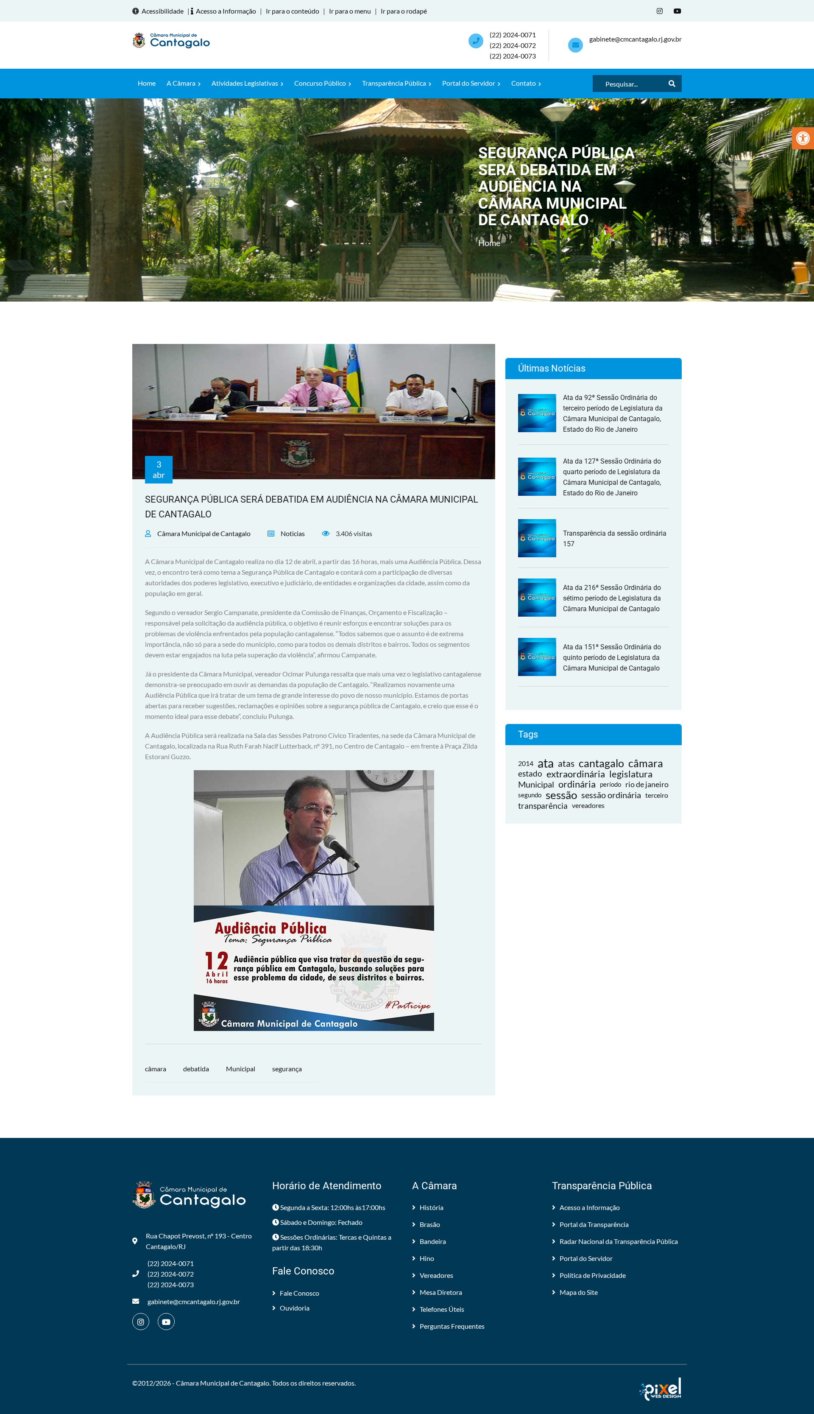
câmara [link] (155, 1069)
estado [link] (530, 773)
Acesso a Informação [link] (226, 11)
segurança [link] (287, 1069)
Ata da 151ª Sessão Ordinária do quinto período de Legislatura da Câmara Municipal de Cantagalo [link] (612, 657)
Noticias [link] (293, 533)
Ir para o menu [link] (350, 11)
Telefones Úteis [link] (442, 1309)
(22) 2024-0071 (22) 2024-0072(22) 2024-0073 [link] (513, 45)
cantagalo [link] (601, 763)
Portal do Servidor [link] (469, 83)
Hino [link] (427, 1258)
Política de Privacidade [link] (593, 1275)
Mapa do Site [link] (579, 1292)
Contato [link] (524, 83)
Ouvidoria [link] (294, 1308)
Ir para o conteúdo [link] (292, 11)
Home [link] (147, 83)
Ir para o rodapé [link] (403, 11)
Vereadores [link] (436, 1275)
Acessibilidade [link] (162, 11)
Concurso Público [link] (320, 83)
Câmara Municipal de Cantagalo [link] (204, 533)
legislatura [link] (630, 773)
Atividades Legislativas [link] (245, 83)
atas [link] (566, 763)
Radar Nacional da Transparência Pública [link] (619, 1241)
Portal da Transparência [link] (594, 1224)
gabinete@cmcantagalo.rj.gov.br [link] (635, 39)
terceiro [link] (656, 795)
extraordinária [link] (575, 773)
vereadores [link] (588, 805)
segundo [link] (529, 795)
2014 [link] (525, 763)
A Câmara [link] (182, 83)
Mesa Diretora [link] (441, 1292)
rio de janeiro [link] (647, 784)
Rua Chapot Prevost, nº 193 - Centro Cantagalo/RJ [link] (199, 1241)
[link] (803, 138)
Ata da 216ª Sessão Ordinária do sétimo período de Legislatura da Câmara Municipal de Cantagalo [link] (612, 598)
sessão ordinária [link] (611, 795)
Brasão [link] (430, 1224)
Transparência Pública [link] (394, 83)
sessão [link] (561, 795)
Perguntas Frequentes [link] (452, 1326)
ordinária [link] (577, 784)
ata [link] (546, 763)
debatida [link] (196, 1069)
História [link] (431, 1207)
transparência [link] (543, 805)
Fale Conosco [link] (299, 1293)
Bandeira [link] (433, 1241)
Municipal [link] (240, 1069)
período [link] (610, 784)
